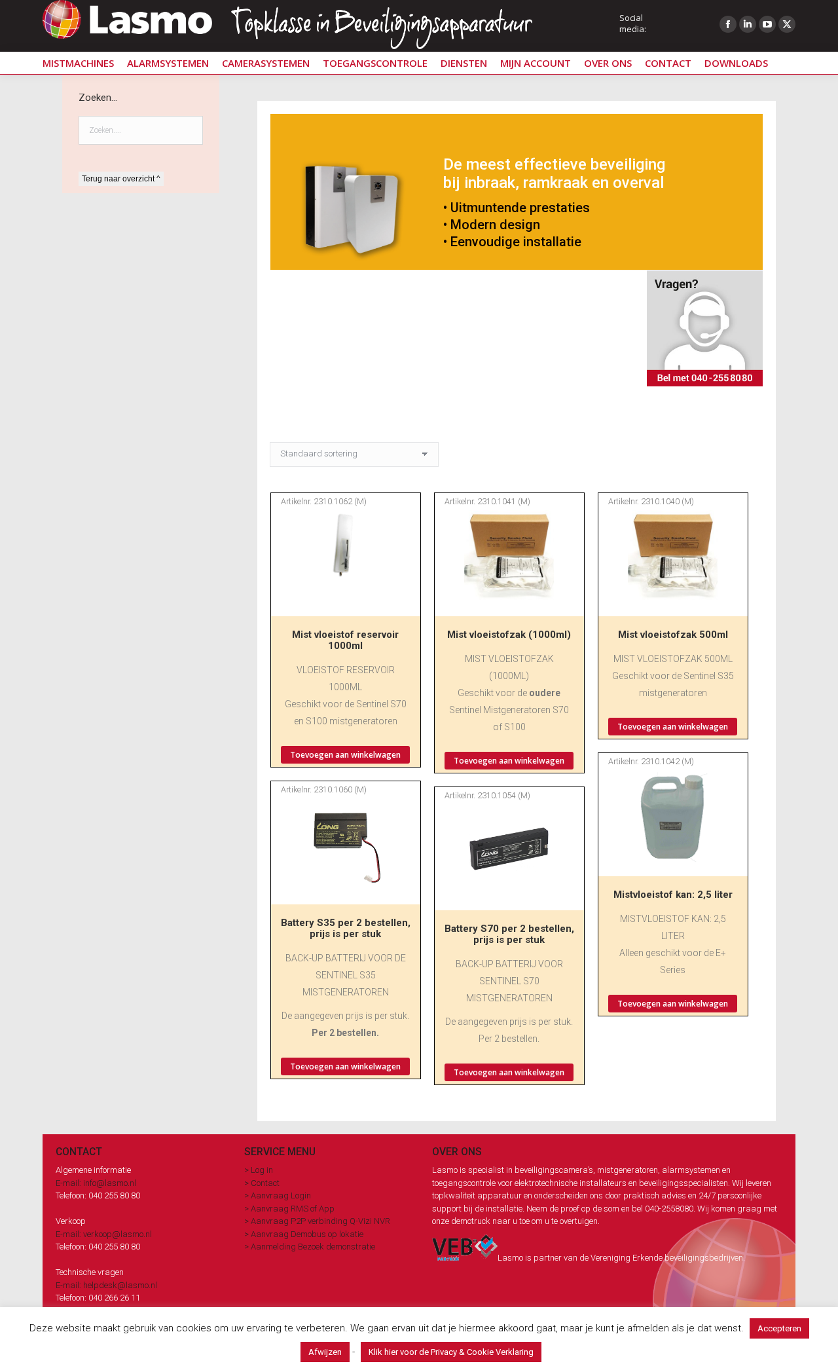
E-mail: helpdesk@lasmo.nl (106, 1285)
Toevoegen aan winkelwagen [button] (345, 754)
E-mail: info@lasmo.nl (96, 1183)
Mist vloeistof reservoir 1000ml (345, 640)
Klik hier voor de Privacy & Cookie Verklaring (451, 1352)
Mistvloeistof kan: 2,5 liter (673, 894)
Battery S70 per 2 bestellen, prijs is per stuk (509, 934)
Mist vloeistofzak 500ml (673, 634)
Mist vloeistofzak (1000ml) (509, 634)
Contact (265, 1183)
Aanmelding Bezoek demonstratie (313, 1246)
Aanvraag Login (281, 1195)
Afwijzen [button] (325, 1352)
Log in (262, 1170)
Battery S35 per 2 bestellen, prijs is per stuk (345, 928)
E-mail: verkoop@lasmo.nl (104, 1234)
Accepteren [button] (779, 1328)
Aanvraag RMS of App (293, 1208)
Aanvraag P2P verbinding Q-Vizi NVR (320, 1221)
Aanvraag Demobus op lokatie (307, 1234)
